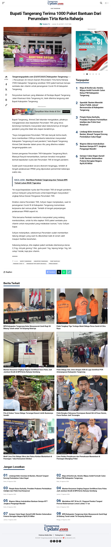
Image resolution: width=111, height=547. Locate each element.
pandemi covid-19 (18, 263)
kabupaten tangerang (41, 261)
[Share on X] (6, 89)
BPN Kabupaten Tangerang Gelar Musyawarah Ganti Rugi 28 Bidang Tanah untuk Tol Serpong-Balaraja (27, 327)
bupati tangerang (25, 261)
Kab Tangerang (55, 8)
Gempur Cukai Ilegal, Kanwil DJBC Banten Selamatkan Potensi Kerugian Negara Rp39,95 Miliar (27, 515)
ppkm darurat (53, 263)
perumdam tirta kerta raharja (36, 263)
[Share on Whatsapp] (6, 94)
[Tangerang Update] (55, 3)
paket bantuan (55, 261)
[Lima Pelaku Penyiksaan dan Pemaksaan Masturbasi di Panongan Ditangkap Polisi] (82, 436)
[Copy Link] (6, 105)
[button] (84, 74)
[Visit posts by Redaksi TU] (41, 24)
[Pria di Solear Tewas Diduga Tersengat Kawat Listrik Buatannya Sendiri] (28, 393)
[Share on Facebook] (6, 84)
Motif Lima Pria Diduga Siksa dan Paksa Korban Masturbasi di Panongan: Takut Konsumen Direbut (27, 457)
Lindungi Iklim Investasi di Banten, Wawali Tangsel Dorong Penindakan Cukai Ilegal (93, 134)
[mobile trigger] (4, 3)
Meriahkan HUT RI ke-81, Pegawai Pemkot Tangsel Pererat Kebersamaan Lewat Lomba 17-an (79, 502)
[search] (101, 3)
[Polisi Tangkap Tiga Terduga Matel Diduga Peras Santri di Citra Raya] (82, 306)
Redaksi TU (46, 24)
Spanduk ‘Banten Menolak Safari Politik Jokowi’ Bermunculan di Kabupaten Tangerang (91, 106)
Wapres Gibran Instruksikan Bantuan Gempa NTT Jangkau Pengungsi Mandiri (93, 146)
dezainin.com (71, 538)
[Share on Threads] (6, 99)
